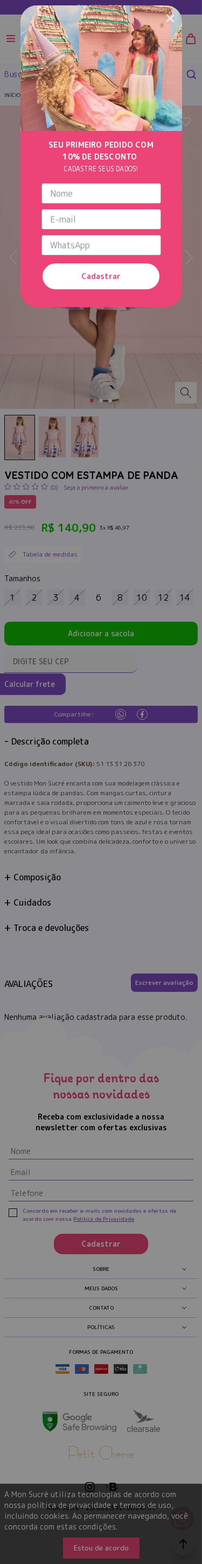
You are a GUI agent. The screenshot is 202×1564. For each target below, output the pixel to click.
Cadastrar (101, 276)
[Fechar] (170, 17)
